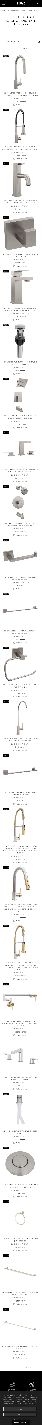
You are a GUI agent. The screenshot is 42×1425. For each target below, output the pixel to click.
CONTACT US (12, 1390)
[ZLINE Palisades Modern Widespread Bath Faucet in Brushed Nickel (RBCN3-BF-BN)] (20, 449)
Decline (20, 1414)
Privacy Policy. (28, 1403)
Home (4, 11)
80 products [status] (28, 48)
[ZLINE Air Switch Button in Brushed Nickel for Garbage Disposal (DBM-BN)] (20, 1164)
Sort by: (9, 42)
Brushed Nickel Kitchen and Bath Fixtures (23, 11)
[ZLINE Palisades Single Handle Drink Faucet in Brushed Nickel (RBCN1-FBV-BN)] (20, 717)
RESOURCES (31, 1390)
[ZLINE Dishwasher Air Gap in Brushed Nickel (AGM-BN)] (20, 1110)
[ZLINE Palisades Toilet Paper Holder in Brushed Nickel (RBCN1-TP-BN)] (20, 556)
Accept (20, 1409)
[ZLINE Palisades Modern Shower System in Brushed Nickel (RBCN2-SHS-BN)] (20, 395)
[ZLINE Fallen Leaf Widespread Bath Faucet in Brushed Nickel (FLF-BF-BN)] (20, 1056)
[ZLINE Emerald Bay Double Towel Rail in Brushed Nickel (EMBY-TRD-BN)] (20, 1271)
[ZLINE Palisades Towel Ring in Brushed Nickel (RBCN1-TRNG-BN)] (20, 664)
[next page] (30, 1367)
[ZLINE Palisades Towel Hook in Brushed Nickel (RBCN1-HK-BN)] (20, 233)
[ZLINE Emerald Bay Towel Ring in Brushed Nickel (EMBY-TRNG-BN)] (20, 1217)
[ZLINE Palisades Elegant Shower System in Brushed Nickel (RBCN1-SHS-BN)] (20, 502)
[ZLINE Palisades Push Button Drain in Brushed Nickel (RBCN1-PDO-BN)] (20, 341)
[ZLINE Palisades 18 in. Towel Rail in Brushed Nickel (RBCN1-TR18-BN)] (20, 771)
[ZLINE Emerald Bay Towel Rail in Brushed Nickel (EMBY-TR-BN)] (20, 1325)
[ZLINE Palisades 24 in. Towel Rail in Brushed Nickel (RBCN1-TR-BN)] (20, 610)
